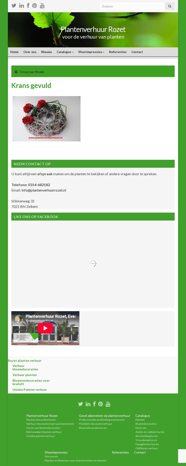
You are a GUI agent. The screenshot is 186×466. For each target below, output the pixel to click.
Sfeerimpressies (90, 52)
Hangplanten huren (147, 444)
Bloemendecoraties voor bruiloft (31, 382)
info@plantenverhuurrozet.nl (44, 190)
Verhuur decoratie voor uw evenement (50, 423)
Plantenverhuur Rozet (93, 29)
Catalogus (64, 52)
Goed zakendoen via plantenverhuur (104, 415)
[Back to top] (175, 455)
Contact (137, 52)
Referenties (118, 52)
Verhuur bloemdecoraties (25, 367)
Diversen (141, 428)
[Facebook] (28, 5)
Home (14, 52)
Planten (140, 419)
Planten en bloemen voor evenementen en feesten (76, 460)
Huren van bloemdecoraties (43, 428)
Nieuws (46, 52)
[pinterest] (34, 5)
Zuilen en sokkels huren (149, 432)
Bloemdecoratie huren (93, 428)
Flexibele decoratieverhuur (95, 423)
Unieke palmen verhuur (40, 436)
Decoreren (51, 456)
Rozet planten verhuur (25, 360)
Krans (39, 72)
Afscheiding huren (146, 436)
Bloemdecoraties (146, 423)
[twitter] (13, 5)
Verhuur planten (24, 375)
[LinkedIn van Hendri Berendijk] (21, 5)
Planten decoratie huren (41, 419)
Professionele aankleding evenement (102, 419)
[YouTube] (42, 5)
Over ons (30, 52)
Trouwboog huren (146, 440)
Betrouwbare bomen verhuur (44, 432)
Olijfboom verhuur (146, 448)
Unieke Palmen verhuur (29, 389)
